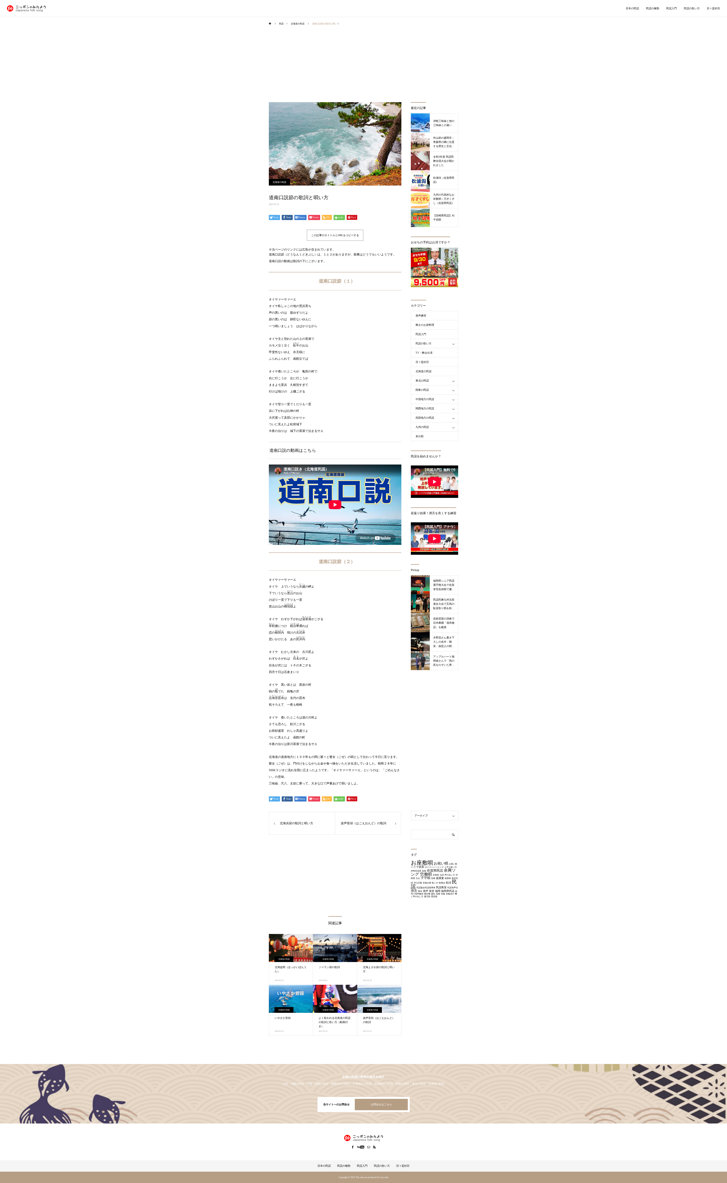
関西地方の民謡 (425, 408)
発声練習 (421, 315)
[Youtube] (360, 1147)
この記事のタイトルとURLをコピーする (335, 235)
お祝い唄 (441, 863)
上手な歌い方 (450, 867)
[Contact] (369, 1147)
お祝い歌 (453, 864)
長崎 (438, 894)
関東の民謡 (422, 390)
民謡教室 (441, 887)
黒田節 (434, 896)
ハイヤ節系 (417, 866)
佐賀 (424, 871)
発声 (425, 890)
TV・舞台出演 (424, 352)
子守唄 (425, 878)
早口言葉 (418, 883)
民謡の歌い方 (692, 8)
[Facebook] (353, 1147)
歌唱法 (442, 883)
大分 (418, 878)
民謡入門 (671, 8)
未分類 (420, 436)
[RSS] (374, 1147)
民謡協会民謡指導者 (426, 888)
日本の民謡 (632, 8)
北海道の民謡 (279, 182)
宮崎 (433, 878)
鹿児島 (427, 896)
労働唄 (426, 874)
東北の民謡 (422, 380)
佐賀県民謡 (435, 870)
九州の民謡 (422, 427)
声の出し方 (450, 875)
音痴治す (450, 894)
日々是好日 (713, 8)
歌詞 (448, 882)
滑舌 (414, 891)
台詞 (442, 875)
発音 (431, 890)
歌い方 (435, 883)
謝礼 (433, 894)
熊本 (420, 891)
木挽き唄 (427, 883)
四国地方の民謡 (425, 417)
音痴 (443, 894)
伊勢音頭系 (416, 871)
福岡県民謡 (447, 890)
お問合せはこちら (381, 1104)
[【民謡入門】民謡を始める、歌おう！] (26, 8)
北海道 (436, 875)
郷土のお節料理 (425, 325)
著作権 (427, 894)
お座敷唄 (422, 863)
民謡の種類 (652, 8)
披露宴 (440, 878)
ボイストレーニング (434, 867)
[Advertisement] (363, 66)
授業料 (448, 878)
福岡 (437, 890)
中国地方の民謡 (425, 399)
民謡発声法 (452, 888)
